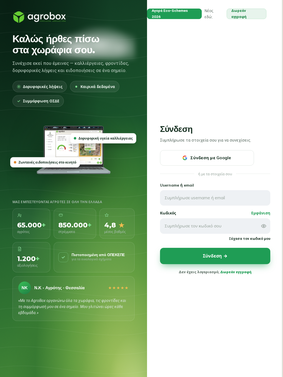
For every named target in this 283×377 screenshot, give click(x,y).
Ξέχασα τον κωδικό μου (249, 239)
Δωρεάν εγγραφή (239, 14)
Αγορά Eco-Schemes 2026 (170, 14)
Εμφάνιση (260, 213)
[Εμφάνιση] (263, 226)
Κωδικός (168, 213)
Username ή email (177, 185)
